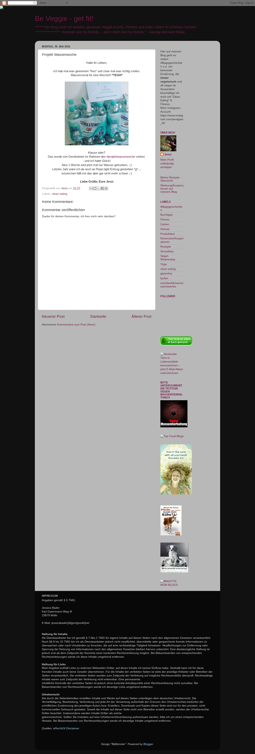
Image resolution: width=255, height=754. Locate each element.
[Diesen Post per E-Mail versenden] (91, 188)
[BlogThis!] (95, 188)
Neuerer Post (53, 316)
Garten (164, 224)
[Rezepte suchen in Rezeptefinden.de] (172, 436)
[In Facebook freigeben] (102, 188)
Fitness (165, 219)
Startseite (98, 316)
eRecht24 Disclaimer (66, 728)
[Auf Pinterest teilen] (106, 188)
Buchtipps (166, 214)
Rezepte (165, 246)
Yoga (163, 264)
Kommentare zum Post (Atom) (76, 324)
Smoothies (167, 251)
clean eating (59, 193)
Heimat (164, 229)
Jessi (168, 154)
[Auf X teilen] (99, 188)
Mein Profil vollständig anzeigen (167, 163)
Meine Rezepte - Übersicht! (170, 179)
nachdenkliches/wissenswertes (171, 285)
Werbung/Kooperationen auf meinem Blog (171, 188)
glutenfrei (166, 273)
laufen (164, 278)
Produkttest (167, 233)
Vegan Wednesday (167, 258)
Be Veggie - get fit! (64, 18)
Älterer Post (141, 316)
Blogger (148, 744)
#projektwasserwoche (121, 156)
